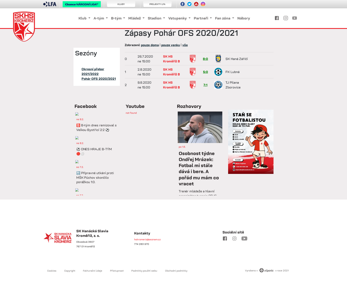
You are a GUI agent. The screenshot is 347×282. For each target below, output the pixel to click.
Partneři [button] (201, 18)
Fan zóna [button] (223, 18)
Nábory (243, 18)
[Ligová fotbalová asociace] (49, 5)
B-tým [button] (116, 18)
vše (185, 45)
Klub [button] (83, 18)
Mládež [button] (135, 18)
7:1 (205, 85)
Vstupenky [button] (178, 18)
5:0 (205, 72)
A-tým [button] (99, 18)
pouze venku (170, 45)
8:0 (205, 59)
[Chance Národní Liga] (82, 5)
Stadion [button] (155, 18)
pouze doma (150, 45)
